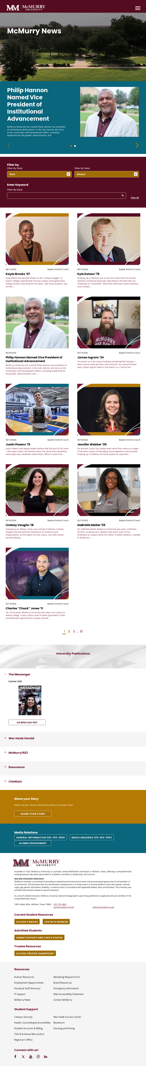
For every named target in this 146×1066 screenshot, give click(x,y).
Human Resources (24, 977)
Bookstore (59, 1022)
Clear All (135, 197)
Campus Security (23, 1016)
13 (81, 631)
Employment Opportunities (29, 982)
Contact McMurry (62, 999)
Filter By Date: (15, 168)
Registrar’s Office (23, 1039)
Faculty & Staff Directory (27, 988)
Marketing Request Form (66, 977)
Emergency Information (66, 988)
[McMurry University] (26, 8)
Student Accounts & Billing (28, 1028)
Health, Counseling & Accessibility (32, 1022)
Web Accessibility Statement (68, 994)
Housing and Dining (64, 1028)
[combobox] (39, 174)
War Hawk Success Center (67, 1016)
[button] (137, 145)
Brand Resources (62, 982)
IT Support (20, 994)
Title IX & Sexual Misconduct (29, 1034)
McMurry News (22, 999)
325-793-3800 (59, 904)
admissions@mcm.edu (103, 907)
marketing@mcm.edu (63, 907)
